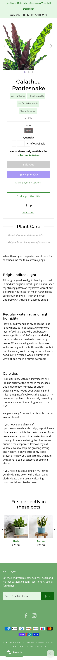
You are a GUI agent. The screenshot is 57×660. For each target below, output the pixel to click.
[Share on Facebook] (26, 205)
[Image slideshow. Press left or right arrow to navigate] (28, 44)
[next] (51, 45)
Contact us (28, 212)
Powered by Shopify (37, 646)
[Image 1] (25, 72)
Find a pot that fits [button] (28, 196)
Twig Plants (28, 642)
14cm (28, 130)
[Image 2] (28, 72)
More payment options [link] (28, 182)
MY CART (39, 14)
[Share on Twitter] (31, 205)
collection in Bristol (28, 155)
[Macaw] (41, 526)
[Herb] (16, 526)
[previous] (4, 45)
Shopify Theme (43, 642)
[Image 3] (32, 72)
